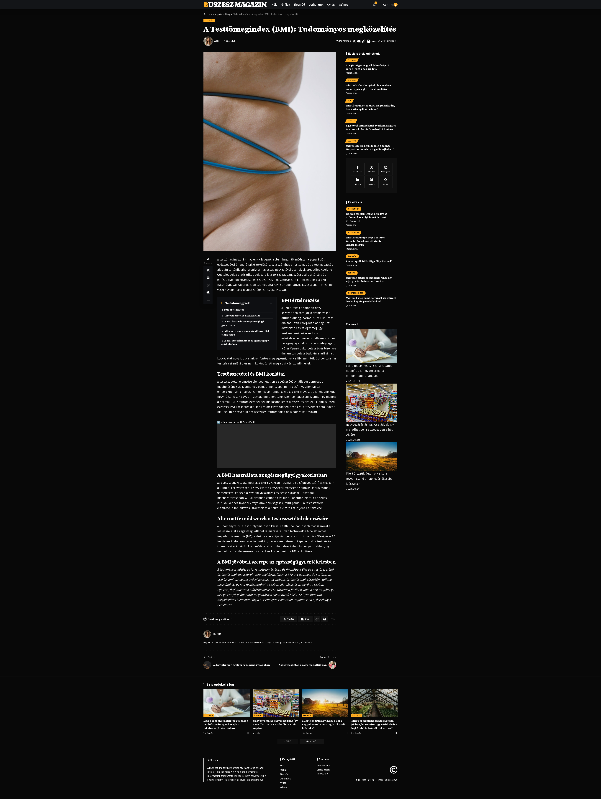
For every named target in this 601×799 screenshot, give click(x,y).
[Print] (368, 41)
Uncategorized (355, 293)
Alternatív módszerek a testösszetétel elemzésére (245, 333)
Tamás (210, 733)
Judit (216, 41)
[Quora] (386, 182)
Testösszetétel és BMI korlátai (242, 315)
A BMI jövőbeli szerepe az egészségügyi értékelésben (245, 342)
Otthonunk (353, 209)
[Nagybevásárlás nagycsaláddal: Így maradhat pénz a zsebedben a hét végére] (276, 703)
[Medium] (372, 182)
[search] (379, 4)
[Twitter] (372, 169)
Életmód (209, 20)
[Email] (359, 41)
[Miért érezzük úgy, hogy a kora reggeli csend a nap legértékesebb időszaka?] (325, 703)
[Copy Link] (364, 41)
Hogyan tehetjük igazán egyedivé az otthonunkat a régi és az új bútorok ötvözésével (366, 217)
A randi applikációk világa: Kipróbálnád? (369, 261)
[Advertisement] (276, 446)
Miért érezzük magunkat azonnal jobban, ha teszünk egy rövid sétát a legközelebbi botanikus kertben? (374, 724)
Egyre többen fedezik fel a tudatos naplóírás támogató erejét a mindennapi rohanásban (369, 371)
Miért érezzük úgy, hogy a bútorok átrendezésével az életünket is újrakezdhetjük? (365, 241)
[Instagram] (386, 169)
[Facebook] (358, 169)
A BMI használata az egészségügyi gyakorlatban (242, 323)
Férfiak (351, 121)
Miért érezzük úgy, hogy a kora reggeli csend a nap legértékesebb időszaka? (369, 479)
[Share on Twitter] (354, 41)
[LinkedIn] (358, 182)
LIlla (258, 733)
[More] (373, 41)
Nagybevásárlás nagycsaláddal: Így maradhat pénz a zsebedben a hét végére (370, 430)
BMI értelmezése (234, 309)
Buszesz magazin (235, 4)
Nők (349, 101)
